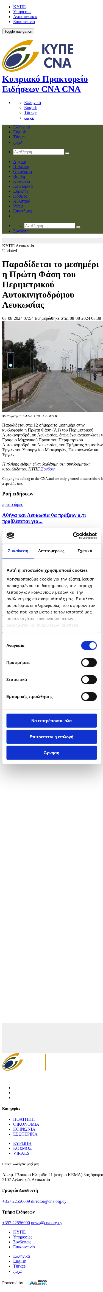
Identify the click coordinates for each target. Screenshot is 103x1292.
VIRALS (21, 1153)
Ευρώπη (20, 191)
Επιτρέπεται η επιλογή (51, 736)
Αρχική (19, 161)
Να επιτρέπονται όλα (51, 720)
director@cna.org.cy (48, 1201)
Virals (18, 206)
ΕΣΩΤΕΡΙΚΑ (25, 1134)
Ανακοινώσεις (25, 16)
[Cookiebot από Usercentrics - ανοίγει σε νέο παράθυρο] (73, 535)
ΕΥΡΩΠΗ (22, 1143)
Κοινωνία (21, 181)
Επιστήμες (22, 211)
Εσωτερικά (23, 186)
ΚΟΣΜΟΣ (22, 1148)
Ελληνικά (32, 102)
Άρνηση (51, 752)
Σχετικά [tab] (84, 550)
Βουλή (19, 176)
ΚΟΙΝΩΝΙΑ (24, 1129)
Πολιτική (21, 166)
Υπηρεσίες (22, 11)
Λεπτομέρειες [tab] (51, 550)
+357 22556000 (16, 1222)
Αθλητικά (21, 201)
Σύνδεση (48, 469)
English (30, 107)
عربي (29, 117)
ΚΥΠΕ (19, 6)
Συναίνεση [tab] (18, 550)
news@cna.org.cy (46, 1222)
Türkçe (30, 112)
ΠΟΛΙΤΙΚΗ (24, 1119)
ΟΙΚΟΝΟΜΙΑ (26, 1124)
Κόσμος (20, 196)
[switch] (89, 662)
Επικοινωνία (24, 21)
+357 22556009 (16, 1201)
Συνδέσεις (22, 1242)
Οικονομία (22, 171)
